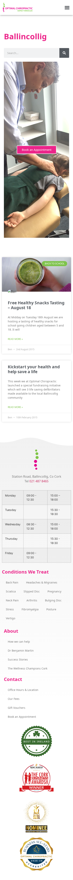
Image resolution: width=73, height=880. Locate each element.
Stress (10, 609)
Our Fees (13, 699)
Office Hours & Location (23, 690)
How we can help (19, 641)
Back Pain (12, 582)
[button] (67, 7)
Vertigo (10, 618)
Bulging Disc (53, 600)
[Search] (64, 53)
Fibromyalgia (30, 609)
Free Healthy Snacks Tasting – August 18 (36, 305)
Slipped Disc (32, 591)
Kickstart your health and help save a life (34, 369)
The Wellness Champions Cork (27, 668)
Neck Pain (12, 600)
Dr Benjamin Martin (21, 650)
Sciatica (11, 591)
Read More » (15, 339)
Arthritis (31, 600)
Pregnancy (54, 591)
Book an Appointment (36, 150)
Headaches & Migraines (41, 582)
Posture (51, 609)
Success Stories (18, 659)
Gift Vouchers (16, 708)
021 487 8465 (38, 481)
